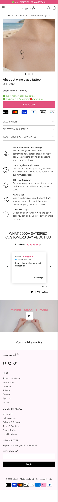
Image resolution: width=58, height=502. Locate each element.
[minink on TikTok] (15, 364)
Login (29, 464)
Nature (6, 402)
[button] (7, 267)
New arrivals (8, 382)
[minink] (29, 8)
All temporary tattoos (12, 378)
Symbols (7, 398)
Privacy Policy (9, 430)
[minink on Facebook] (4, 364)
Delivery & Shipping (11, 422)
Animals (6, 390)
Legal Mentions (10, 434)
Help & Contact (9, 418)
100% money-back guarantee (19, 136)
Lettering (7, 386)
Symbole (22, 15)
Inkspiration (8, 414)
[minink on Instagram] (9, 364)
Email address (10, 451)
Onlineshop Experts (44, 479)
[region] (29, 267)
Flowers (6, 394)
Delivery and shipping (15, 129)
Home (11, 15)
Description (10, 121)
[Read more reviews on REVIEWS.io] (39, 292)
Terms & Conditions (11, 426)
